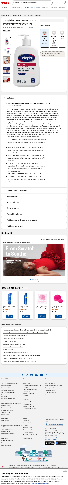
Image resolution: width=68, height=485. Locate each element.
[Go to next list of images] (7, 87)
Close (65, 471)
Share (31, 27)
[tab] (7, 41)
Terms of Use (44, 483)
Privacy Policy (35, 483)
